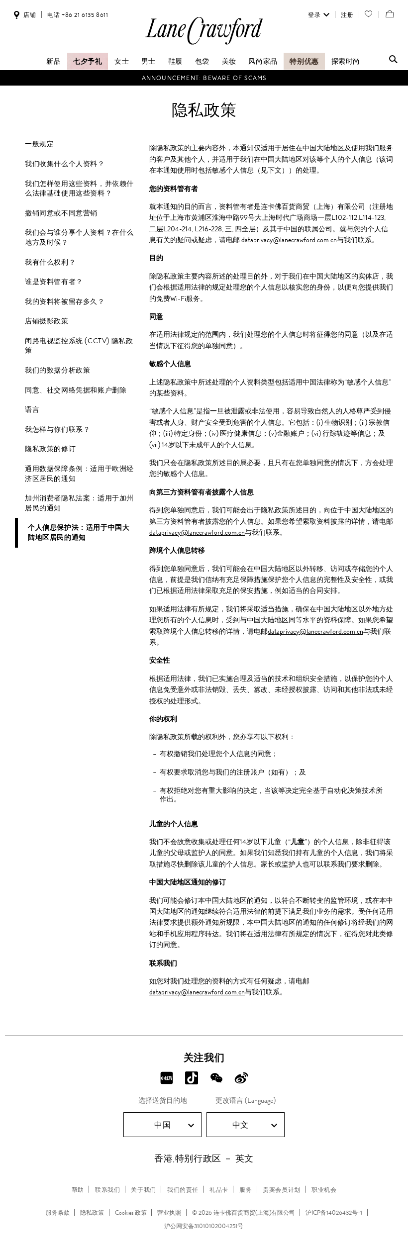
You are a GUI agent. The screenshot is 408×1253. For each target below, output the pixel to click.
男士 (148, 61)
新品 (53, 61)
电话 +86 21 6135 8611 (77, 14)
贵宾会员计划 (282, 1189)
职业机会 (323, 1189)
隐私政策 (92, 1212)
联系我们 (107, 1189)
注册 (347, 14)
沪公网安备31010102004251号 (203, 1226)
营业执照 (169, 1212)
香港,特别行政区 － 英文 (204, 1158)
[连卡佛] (204, 44)
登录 (314, 14)
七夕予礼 (87, 61)
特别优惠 (304, 61)
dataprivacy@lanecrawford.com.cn (197, 532)
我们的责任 (183, 1189)
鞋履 (175, 61)
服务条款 (58, 1212)
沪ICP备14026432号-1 (334, 1212)
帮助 (78, 1189)
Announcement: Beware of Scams (204, 78)
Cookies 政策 (131, 1212)
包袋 (202, 61)
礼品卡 (218, 1189)
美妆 (229, 61)
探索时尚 (345, 61)
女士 (121, 61)
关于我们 (143, 1189)
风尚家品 (262, 61)
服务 (245, 1189)
